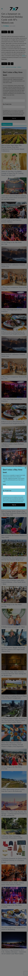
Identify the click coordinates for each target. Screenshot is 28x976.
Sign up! (14, 504)
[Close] (25, 468)
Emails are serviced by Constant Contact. (16, 501)
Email (4, 484)
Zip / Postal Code (7, 490)
